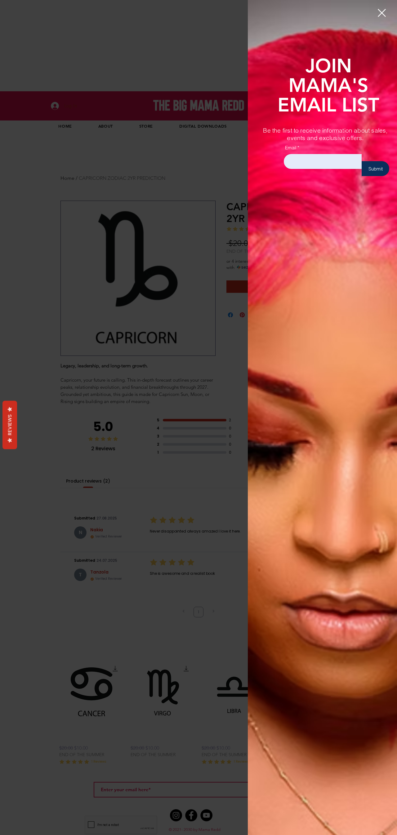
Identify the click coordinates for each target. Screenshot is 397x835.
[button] (382, 13)
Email (290, 147)
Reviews (9, 424)
